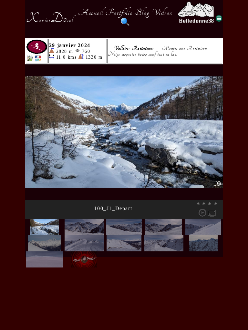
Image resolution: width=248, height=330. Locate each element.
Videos (162, 12)
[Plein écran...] (212, 213)
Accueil (90, 12)
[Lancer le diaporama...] (202, 213)
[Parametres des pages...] (219, 18)
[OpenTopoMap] (29, 60)
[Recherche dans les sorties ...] (125, 25)
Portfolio (118, 12)
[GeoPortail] (38, 60)
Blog (142, 12)
